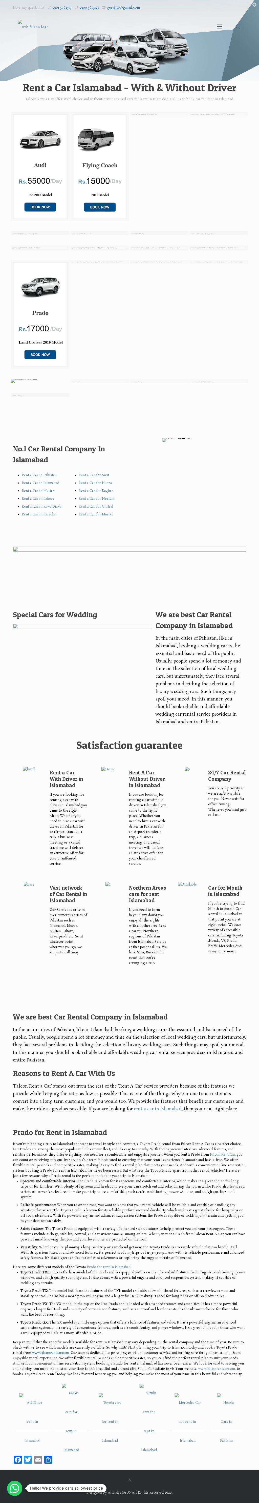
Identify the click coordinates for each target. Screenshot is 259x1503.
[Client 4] (149, 1422)
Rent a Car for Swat (94, 475)
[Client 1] (32, 1422)
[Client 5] (188, 1422)
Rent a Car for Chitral (96, 506)
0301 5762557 (62, 7)
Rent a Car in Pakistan (39, 475)
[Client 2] (71, 1422)
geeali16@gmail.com (123, 7)
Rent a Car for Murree (96, 514)
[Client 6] (226, 1422)
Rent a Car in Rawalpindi (41, 506)
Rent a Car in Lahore (38, 498)
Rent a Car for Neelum (97, 498)
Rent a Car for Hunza (95, 483)
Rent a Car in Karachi (38, 514)
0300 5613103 (89, 7)
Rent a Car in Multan (38, 491)
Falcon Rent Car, (223, 1154)
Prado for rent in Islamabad (109, 1267)
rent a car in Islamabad (158, 1109)
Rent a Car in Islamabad (40, 483)
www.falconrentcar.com (216, 1369)
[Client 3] (110, 1422)
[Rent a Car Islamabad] (33, 26)
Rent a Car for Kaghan (96, 491)
